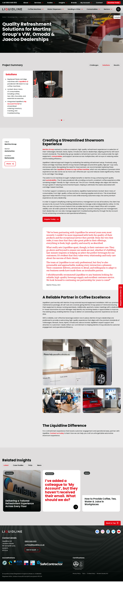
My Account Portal (15, 102)
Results (116, 65)
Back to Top (111, 523)
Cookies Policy (91, 573)
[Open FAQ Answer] (75, 507)
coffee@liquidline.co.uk (34, 545)
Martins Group (48, 149)
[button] (61, 120)
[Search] (118, 9)
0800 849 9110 (30, 541)
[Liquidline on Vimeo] (113, 532)
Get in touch (31, 550)
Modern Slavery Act (102, 573)
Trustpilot (117, 17)
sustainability (51, 180)
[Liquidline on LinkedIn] (108, 532)
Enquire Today (50, 219)
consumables (57, 156)
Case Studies (23, 17)
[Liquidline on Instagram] (103, 532)
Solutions (106, 65)
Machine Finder (114, 3)
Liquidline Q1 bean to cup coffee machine (73, 169)
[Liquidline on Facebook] (97, 532)
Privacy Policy (77, 573)
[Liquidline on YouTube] (119, 532)
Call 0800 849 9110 (9, 3)
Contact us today (57, 433)
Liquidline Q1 (22, 81)
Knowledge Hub (12, 17)
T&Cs (83, 573)
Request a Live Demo (121, 297)
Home (4, 17)
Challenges (94, 65)
